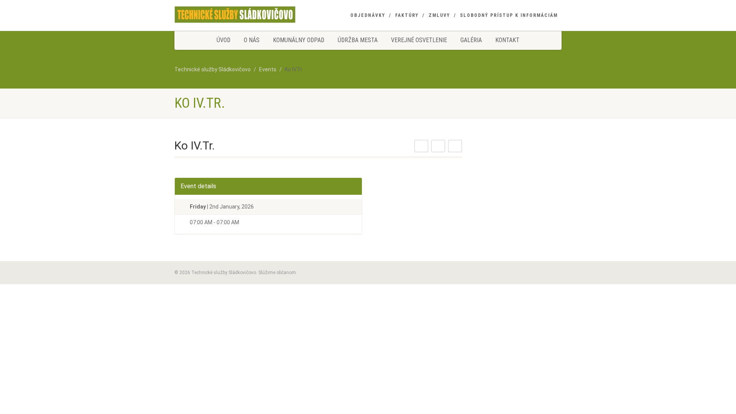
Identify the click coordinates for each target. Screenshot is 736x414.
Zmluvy (439, 15)
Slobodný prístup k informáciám (509, 15)
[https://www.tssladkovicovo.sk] (235, 14)
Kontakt (507, 40)
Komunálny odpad (298, 40)
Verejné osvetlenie (419, 40)
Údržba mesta (358, 40)
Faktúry (407, 15)
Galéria (471, 40)
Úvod (223, 40)
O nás (252, 40)
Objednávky (367, 15)
